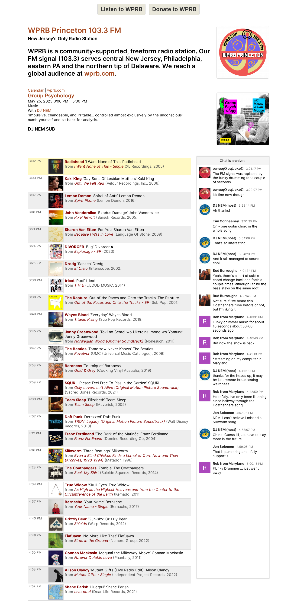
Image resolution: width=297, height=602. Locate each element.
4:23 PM (35, 467)
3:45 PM (35, 331)
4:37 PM (35, 501)
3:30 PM (35, 280)
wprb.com (99, 73)
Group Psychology (51, 95)
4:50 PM (35, 552)
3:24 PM (35, 246)
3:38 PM (35, 297)
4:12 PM (35, 433)
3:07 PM (35, 195)
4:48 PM (35, 535)
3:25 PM (35, 263)
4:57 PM (35, 586)
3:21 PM (35, 229)
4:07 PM (35, 416)
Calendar (36, 90)
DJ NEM (44, 110)
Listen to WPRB (121, 9)
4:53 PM (35, 569)
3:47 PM (35, 348)
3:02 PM (35, 161)
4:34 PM (35, 484)
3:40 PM (35, 314)
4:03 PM (35, 399)
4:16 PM (35, 450)
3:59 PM (35, 382)
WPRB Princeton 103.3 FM (74, 30)
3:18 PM (35, 212)
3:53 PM (35, 365)
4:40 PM (35, 518)
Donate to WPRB (174, 9)
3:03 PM (35, 178)
